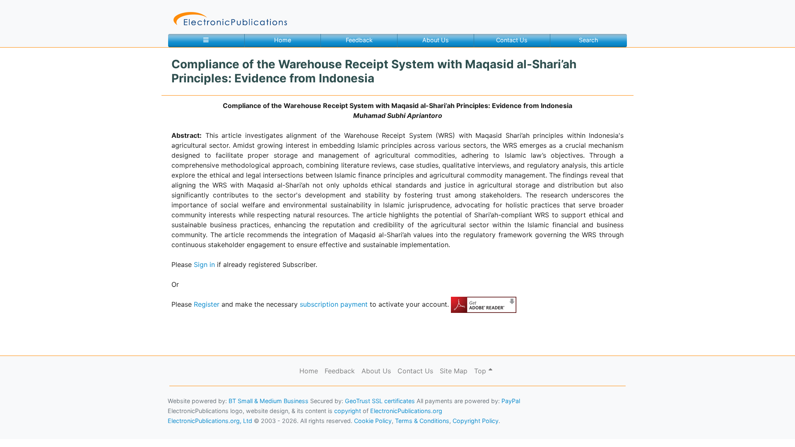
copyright (347, 410)
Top (481, 371)
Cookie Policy (26, 428)
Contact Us (512, 39)
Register (206, 304)
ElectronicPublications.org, (42, 412)
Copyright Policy (476, 420)
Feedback (359, 39)
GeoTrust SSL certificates (380, 400)
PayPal (510, 400)
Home (282, 39)
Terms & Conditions (70, 428)
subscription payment (334, 304)
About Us (435, 39)
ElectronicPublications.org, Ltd (210, 420)
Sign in (204, 264)
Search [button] (588, 39)
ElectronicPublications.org (406, 410)
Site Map (453, 371)
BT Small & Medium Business (268, 400)
